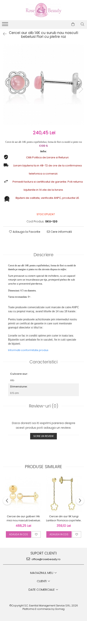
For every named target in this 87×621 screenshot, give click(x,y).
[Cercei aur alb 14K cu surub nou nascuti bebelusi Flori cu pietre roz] (43, 84)
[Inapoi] (3, 34)
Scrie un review (43, 436)
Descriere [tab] (43, 255)
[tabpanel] (43, 84)
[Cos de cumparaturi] (73, 24)
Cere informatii (61, 232)
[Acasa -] (43, 10)
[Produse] (5, 25)
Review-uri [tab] (43, 406)
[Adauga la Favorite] (36, 534)
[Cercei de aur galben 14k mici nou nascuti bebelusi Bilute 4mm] (23, 494)
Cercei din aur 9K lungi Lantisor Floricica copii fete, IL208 (63, 518)
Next (80, 89)
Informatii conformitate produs (28, 350)
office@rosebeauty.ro (45, 559)
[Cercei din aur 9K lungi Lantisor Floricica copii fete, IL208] (64, 494)
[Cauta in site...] (82, 24)
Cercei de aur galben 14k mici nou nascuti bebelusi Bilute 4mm (23, 518)
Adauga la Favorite (26, 232)
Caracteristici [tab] (43, 362)
